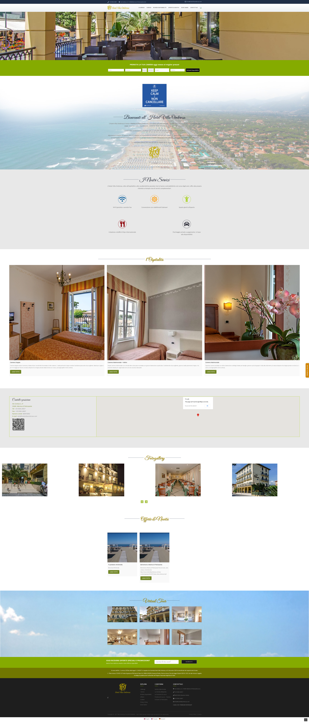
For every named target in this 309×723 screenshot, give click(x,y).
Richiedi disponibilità (159, 7)
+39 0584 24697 (20, 411)
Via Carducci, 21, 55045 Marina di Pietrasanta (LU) (187, 689)
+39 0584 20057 (20, 409)
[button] (198, 415)
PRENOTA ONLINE (307, 370)
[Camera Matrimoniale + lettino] (154, 312)
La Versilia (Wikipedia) (160, 692)
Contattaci (194, 7)
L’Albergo (141, 7)
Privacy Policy (144, 702)
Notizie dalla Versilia (160, 689)
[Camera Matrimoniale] (252, 312)
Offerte (142, 697)
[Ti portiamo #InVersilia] (122, 547)
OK (207, 406)
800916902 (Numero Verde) (182, 695)
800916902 (26, 414)
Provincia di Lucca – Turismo (163, 697)
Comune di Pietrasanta (161, 699)
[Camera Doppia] (56, 312)
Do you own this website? (191, 405)
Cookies (142, 699)
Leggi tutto (15, 371)
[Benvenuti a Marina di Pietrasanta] (154, 547)
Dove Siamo (184, 7)
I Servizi (148, 7)
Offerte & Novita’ (173, 7)
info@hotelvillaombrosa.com (27, 416)
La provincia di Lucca (160, 694)
